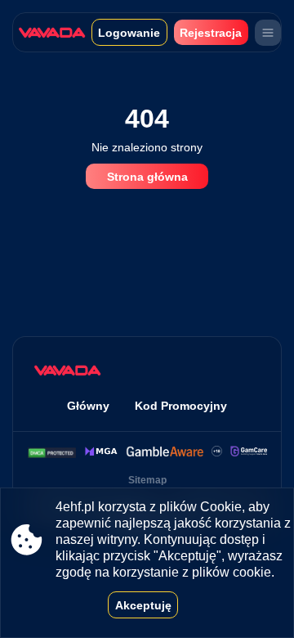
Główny (88, 405)
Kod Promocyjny (181, 405)
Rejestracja (211, 32)
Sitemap (147, 480)
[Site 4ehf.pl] (55, 32)
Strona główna (147, 176)
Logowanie (129, 32)
